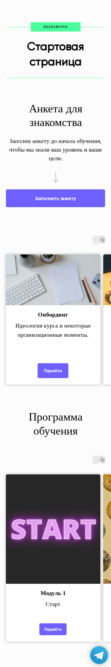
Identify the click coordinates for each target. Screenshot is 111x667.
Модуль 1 (53, 593)
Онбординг (53, 314)
